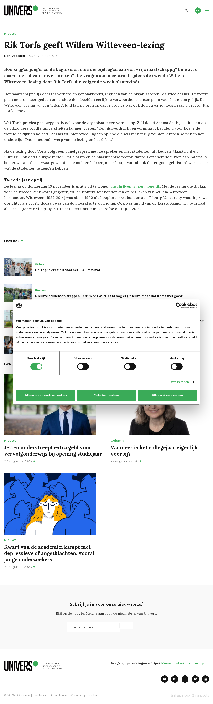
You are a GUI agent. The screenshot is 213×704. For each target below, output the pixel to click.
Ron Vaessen (14, 56)
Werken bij (77, 695)
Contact (93, 695)
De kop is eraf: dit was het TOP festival (67, 270)
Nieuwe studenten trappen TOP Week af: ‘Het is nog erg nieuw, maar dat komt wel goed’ (109, 296)
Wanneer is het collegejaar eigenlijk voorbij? (154, 450)
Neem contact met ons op (182, 663)
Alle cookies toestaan (167, 395)
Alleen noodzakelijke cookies (46, 395)
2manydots (200, 695)
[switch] (83, 366)
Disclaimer (40, 695)
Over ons (23, 695)
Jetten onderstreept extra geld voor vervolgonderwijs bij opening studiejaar (53, 450)
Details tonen (179, 382)
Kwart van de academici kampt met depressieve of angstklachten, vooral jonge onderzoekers (49, 553)
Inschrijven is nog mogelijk (135, 186)
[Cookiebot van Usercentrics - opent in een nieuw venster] (179, 305)
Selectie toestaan (106, 395)
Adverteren (59, 695)
